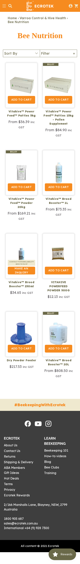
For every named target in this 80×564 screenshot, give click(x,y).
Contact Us (12, 451)
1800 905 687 (14, 519)
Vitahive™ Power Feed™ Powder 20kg (21, 203)
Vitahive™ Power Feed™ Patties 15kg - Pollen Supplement (58, 117)
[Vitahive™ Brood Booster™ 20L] (58, 334)
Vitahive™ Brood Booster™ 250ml (21, 284)
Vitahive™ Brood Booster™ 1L (58, 201)
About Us (10, 445)
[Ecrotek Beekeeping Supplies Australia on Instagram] (48, 425)
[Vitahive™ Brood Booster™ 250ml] (21, 256)
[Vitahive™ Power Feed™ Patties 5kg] (21, 85)
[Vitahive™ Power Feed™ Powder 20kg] (21, 172)
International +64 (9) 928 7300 (26, 528)
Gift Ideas (11, 473)
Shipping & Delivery (18, 462)
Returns (9, 456)
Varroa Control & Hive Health (43, 18)
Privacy (9, 490)
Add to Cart (21, 99)
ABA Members (14, 468)
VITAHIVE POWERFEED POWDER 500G (58, 286)
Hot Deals (11, 478)
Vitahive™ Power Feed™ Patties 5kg (21, 113)
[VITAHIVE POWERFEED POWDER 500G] (58, 256)
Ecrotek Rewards (17, 495)
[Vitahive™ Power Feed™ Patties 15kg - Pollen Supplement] (58, 85)
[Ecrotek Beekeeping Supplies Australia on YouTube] (38, 425)
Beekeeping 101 (56, 450)
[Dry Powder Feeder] (21, 334)
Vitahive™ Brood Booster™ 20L (58, 362)
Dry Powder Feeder (21, 360)
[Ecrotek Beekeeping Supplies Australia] (40, 6)
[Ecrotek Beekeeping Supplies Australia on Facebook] (28, 426)
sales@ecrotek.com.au (21, 523)
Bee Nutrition (18, 21)
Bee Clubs (51, 467)
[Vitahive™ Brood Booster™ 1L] (58, 172)
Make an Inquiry (21, 270)
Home (12, 18)
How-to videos (55, 456)
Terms (8, 484)
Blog (47, 462)
